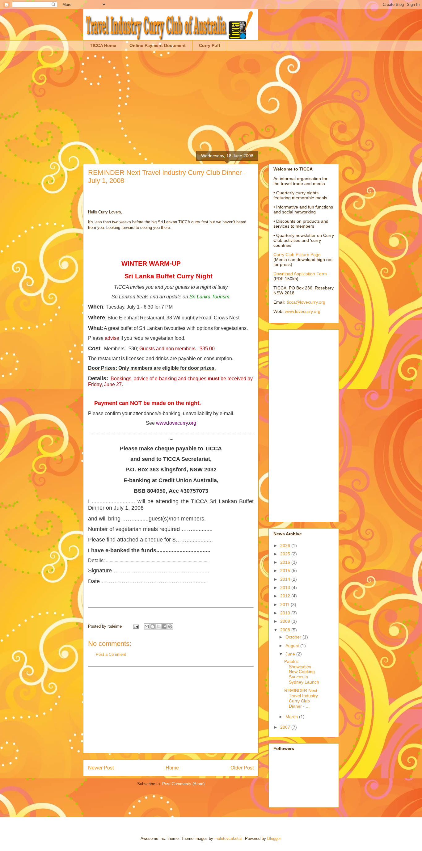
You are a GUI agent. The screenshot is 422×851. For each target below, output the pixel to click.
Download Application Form (300, 273)
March (292, 716)
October (293, 636)
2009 (285, 621)
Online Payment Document (157, 45)
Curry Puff (209, 45)
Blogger (274, 838)
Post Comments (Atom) (183, 783)
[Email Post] (135, 626)
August (292, 645)
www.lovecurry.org (302, 311)
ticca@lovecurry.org (306, 302)
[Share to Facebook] (164, 626)
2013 (285, 587)
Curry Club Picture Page (297, 254)
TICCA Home (103, 45)
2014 (285, 579)
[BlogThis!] (153, 626)
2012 (285, 595)
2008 (285, 629)
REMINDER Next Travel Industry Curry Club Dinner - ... (301, 698)
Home (172, 767)
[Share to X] (158, 626)
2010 (285, 612)
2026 (285, 545)
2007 (285, 727)
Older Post (242, 767)
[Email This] (147, 626)
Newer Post (101, 767)
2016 (285, 562)
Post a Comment (111, 654)
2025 (285, 553)
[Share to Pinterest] (170, 626)
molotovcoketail (228, 838)
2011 (285, 604)
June (290, 653)
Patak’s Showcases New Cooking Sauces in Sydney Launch (301, 672)
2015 (285, 570)
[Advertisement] (211, 97)
